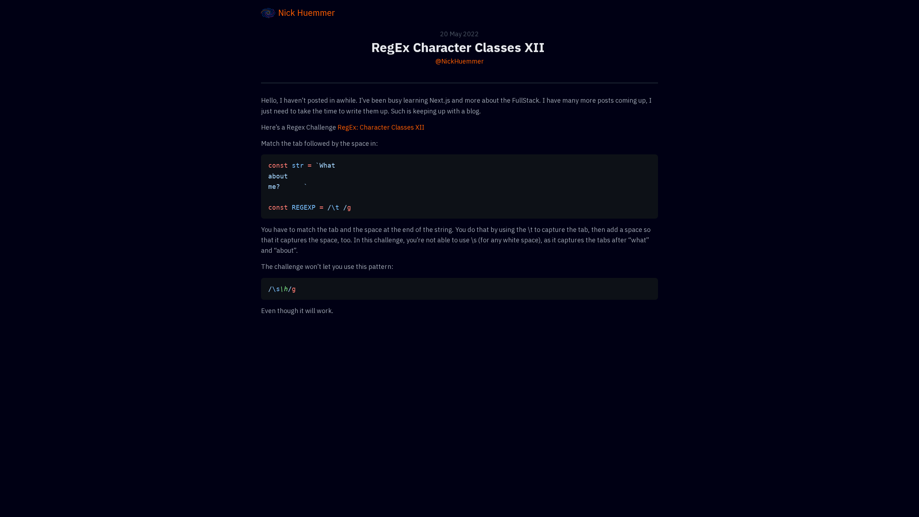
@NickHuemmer (459, 61)
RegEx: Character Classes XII (380, 127)
